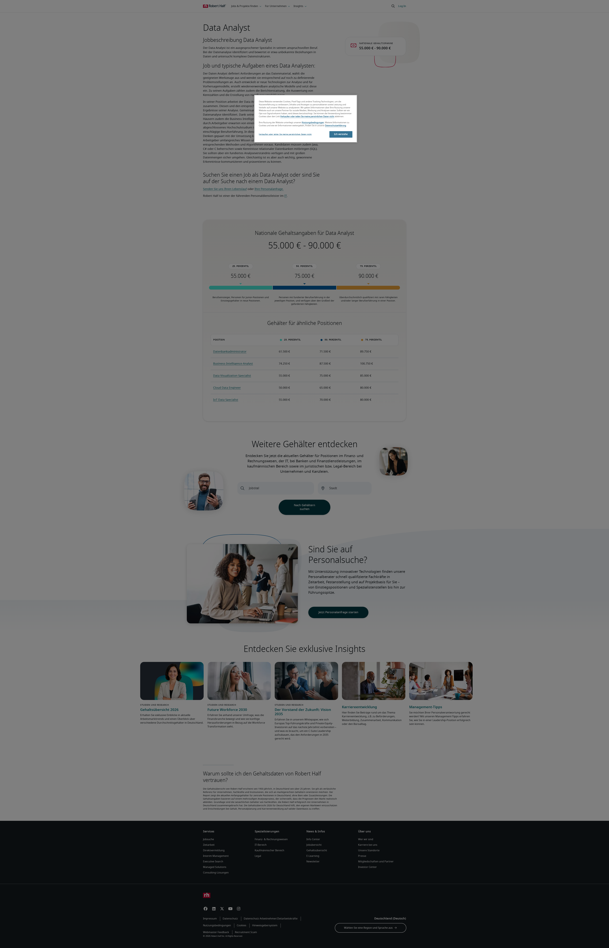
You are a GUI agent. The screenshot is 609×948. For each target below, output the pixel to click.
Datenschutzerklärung (335, 126)
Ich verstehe (341, 134)
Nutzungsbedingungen (313, 123)
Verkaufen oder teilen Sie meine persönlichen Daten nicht (307, 117)
